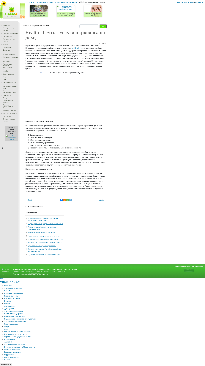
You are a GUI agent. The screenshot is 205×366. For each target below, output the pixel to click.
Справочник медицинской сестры (9, 91)
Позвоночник (7, 95)
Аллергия (6, 98)
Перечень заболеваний (10, 33)
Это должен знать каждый (9, 70)
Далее (101, 200)
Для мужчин (7, 50)
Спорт (5, 77)
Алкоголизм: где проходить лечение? (41, 232)
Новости (5, 31)
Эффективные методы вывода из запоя (42, 246)
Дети (4, 79)
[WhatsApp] (67, 200)
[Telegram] (70, 200)
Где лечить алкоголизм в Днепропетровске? (44, 255)
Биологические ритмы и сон (10, 87)
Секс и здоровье (8, 74)
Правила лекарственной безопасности (8, 106)
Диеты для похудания (10, 28)
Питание (5, 42)
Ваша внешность (8, 36)
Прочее (5, 122)
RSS (202, 266)
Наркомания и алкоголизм (7, 60)
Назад (30, 200)
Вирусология (7, 116)
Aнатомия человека (9, 111)
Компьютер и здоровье (10, 57)
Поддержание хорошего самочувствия (7, 65)
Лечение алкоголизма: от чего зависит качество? (45, 242)
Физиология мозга (9, 119)
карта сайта (199, 2)
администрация (189, 2)
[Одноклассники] (64, 200)
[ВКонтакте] (61, 200)
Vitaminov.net (10, 282)
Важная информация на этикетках (9, 83)
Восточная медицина (10, 113)
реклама (180, 2)
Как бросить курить (9, 39)
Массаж (5, 44)
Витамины (6, 25)
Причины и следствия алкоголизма (36, 26)
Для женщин (7, 47)
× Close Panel (6, 364)
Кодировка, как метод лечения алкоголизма (43, 236)
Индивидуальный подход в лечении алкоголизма (45, 224)
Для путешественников (9, 53)
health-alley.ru (77, 48)
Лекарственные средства (8, 101)
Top (1, 279)
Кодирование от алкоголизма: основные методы (45, 239)
